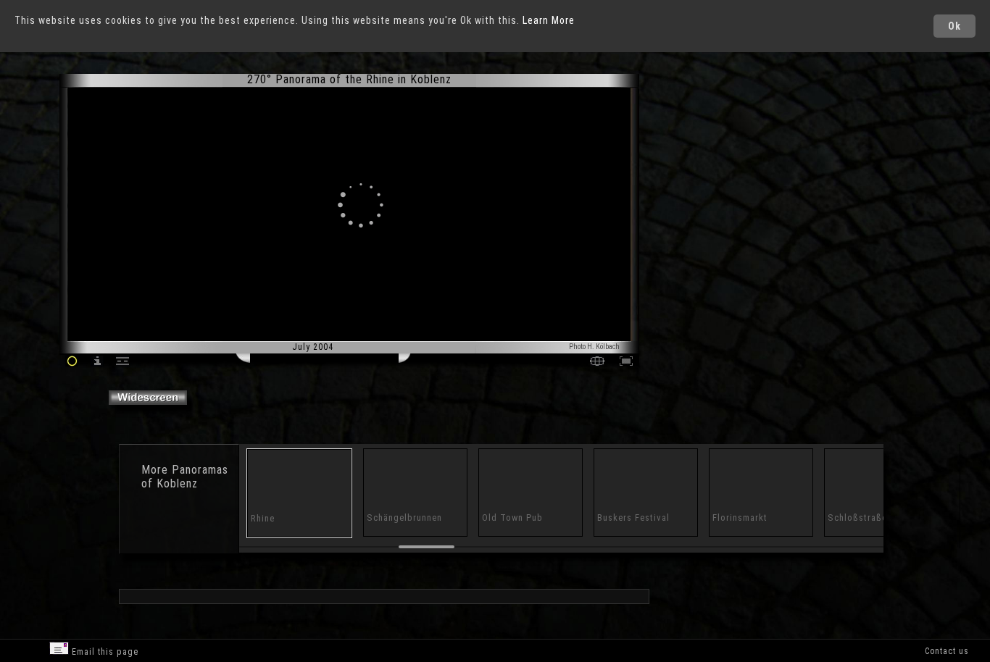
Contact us (947, 651)
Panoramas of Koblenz (184, 476)
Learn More (549, 20)
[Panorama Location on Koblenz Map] (597, 362)
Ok (954, 26)
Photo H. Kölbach (594, 347)
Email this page (103, 652)
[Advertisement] (703, 195)
